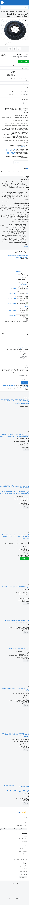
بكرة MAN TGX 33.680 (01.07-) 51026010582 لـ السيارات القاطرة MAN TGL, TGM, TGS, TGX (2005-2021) (15, 735)
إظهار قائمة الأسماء (23, 146)
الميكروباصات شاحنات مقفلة (22, 403)
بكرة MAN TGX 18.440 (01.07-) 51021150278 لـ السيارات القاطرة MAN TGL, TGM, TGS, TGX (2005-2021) (15, 536)
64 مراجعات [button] (25, 277)
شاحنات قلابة (16, 399)
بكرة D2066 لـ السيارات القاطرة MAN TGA (17, 620)
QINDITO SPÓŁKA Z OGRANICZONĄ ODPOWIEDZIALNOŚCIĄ (18, 256)
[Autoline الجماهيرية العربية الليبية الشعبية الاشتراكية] (19, 2)
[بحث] (2, 7)
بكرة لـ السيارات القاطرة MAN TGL (19, 648)
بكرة (14, 65)
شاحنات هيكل (18, 400)
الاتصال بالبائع (24, 61)
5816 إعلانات (18, 271)
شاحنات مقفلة (11, 400)
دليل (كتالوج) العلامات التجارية (20, 859)
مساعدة (25, 822)
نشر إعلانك (24, 558)
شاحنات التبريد (21, 401)
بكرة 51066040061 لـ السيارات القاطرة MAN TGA (15, 587)
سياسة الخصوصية (10, 385)
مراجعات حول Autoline (21, 856)
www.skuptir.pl (24, 306)
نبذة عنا (25, 820)
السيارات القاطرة (24, 399)
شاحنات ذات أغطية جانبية (10, 401)
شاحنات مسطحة (9, 399)
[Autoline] (2, 11)
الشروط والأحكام (23, 848)
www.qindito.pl (24, 284)
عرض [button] (17, 288)
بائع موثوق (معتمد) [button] (23, 258)
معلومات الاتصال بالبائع (22, 825)
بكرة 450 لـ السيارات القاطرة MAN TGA (18, 791)
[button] (2, 2)
